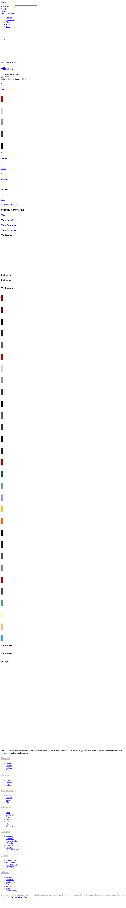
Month (6, 204)
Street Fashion (11, 845)
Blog (8, 802)
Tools (8, 27)
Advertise (9, 877)
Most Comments (9, 225)
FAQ (8, 889)
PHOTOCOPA (12, 865)
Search (3, 9)
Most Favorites (8, 230)
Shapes (8, 770)
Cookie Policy (11, 891)
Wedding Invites (12, 850)
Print (8, 821)
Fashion (9, 817)
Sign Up (4, 4)
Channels (9, 22)
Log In (3, 2)
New (3, 215)
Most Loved (7, 220)
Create (3, 11)
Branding (9, 836)
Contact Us (10, 882)
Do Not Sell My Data (19, 897)
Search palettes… (8, 7)
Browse (9, 18)
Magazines (10, 843)
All (2, 204)
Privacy (9, 884)
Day (16, 204)
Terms (8, 886)
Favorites (4, 189)
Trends (8, 24)
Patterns (4, 158)
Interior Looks (11, 841)
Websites (9, 848)
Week (12, 204)
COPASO (10, 867)
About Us (10, 880)
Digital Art (10, 815)
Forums (9, 795)
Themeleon (10, 862)
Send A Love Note (8, 62)
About (5, 872)
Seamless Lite (11, 860)
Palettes (3, 89)
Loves (3, 200)
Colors (3, 169)
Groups (9, 798)
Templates (4, 179)
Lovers (8, 800)
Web (7, 824)
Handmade (10, 839)
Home (8, 819)
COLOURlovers (7, 13)
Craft (8, 813)
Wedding (9, 826)
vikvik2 (7, 68)
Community (10, 20)
